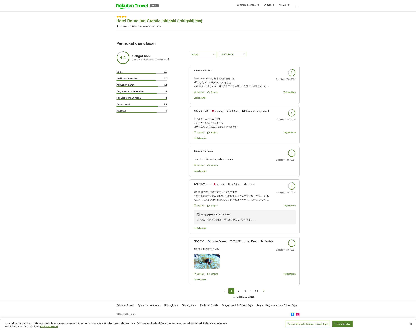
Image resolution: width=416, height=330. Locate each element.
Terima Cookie (342, 324)
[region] (208, 324)
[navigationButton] (224, 291)
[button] (132, 6)
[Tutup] (410, 324)
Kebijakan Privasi (49, 326)
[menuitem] (248, 5)
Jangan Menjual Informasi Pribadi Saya (277, 305)
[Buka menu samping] (297, 5)
